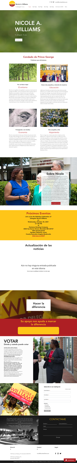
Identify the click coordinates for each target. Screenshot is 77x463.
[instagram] (51, 2)
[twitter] (53, 2)
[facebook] (50, 2)
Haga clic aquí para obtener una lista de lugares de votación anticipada (13, 354)
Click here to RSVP (38, 236)
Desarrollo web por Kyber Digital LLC (55, 461)
